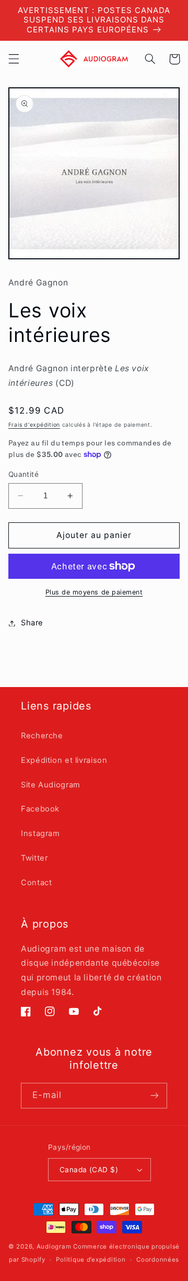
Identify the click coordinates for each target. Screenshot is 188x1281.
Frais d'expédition (34, 424)
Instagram (40, 833)
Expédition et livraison (64, 760)
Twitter (34, 858)
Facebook (40, 809)
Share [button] (32, 622)
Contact (36, 882)
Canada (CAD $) (89, 1169)
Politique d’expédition (90, 1259)
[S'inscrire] (155, 1095)
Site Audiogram (50, 785)
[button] (14, 59)
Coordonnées (157, 1259)
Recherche (42, 735)
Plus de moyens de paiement (94, 592)
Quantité (23, 474)
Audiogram (54, 1246)
